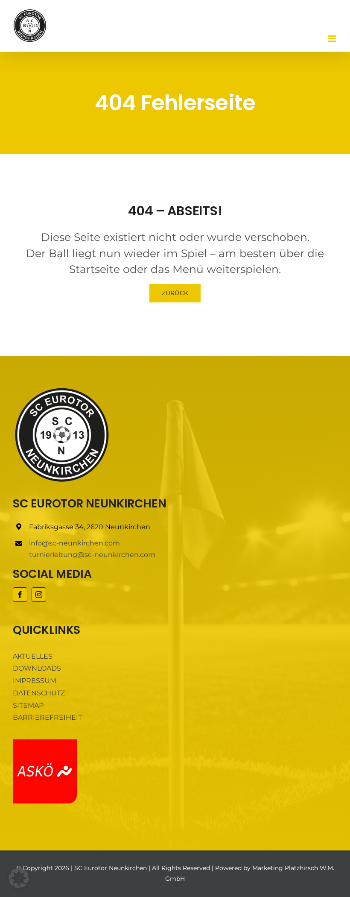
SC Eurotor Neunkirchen (110, 868)
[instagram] (39, 594)
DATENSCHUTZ (39, 693)
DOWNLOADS (37, 668)
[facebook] (20, 594)
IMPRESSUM (34, 681)
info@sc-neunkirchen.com (74, 543)
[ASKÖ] (45, 743)
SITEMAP (28, 705)
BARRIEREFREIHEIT (47, 717)
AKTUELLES (32, 656)
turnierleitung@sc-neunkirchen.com (92, 555)
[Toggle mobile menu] (332, 38)
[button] (19, 878)
